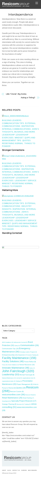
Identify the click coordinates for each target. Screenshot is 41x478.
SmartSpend (6, 401)
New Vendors (32, 470)
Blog (9, 470)
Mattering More (10, 190)
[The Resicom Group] (15, 6)
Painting (19, 381)
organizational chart (28, 378)
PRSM (35, 384)
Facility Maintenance (19, 358)
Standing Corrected (12, 233)
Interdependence (20, 14)
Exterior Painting (32, 355)
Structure (20, 404)
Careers (24, 470)
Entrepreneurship (10, 355)
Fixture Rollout (30, 361)
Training (27, 404)
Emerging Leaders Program (28, 352)
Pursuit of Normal (9, 388)
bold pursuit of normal (20, 342)
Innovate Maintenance (15, 368)
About (4, 470)
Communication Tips (13, 123)
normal (19, 378)
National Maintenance (9, 378)
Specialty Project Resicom (23, 401)
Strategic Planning (9, 404)
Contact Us (16, 470)
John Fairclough (18, 371)
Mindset (19, 138)
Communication (29, 345)
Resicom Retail (30, 394)
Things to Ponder (12, 186)
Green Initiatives (13, 364)
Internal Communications (16, 129)
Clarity (17, 345)
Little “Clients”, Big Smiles (16, 94)
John (32, 368)
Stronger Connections (13, 150)
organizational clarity (8, 381)
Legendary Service (25, 181)
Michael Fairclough (27, 375)
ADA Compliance (7, 342)
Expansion (22, 355)
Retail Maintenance (12, 398)
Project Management (24, 384)
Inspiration (27, 126)
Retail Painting (28, 398)
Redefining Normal (12, 143)
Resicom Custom (17, 391)
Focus (5, 364)
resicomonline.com (13, 394)
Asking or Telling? (28, 98)
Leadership (8, 135)
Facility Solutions (13, 361)
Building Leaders (11, 120)
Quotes (26, 140)
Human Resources (27, 365)
